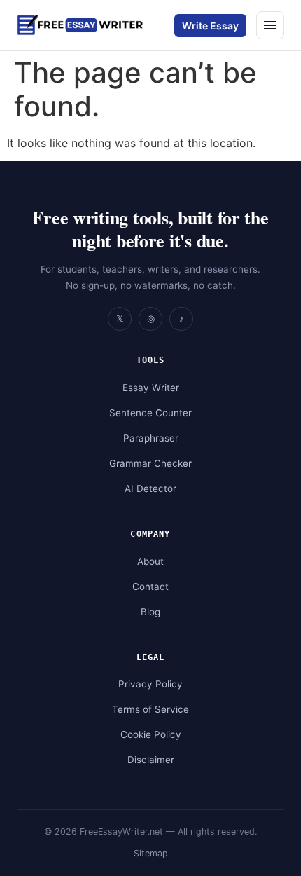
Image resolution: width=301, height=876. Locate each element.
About (150, 561)
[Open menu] (270, 25)
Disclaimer (150, 759)
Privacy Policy (150, 684)
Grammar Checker (150, 463)
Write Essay (210, 26)
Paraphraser (150, 438)
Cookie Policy (150, 734)
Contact (150, 586)
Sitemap (151, 853)
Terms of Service (150, 709)
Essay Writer (150, 387)
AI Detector (150, 488)
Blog (150, 611)
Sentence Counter (150, 412)
